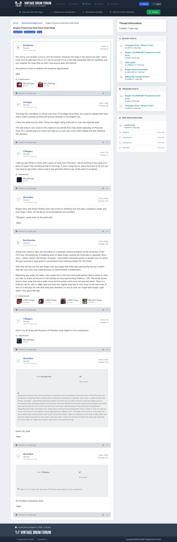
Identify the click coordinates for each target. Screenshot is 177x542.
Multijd (129, 79)
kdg (128, 58)
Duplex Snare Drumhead (136, 69)
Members (114, 4)
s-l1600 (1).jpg (72, 300)
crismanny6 (127, 143)
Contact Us (41, 539)
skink (129, 48)
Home (62, 4)
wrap (39, 32)
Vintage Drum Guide (25, 539)
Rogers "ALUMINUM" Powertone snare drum (142, 54)
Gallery (100, 4)
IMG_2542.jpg (49, 83)
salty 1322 (131, 72)
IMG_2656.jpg (28, 340)
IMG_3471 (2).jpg (95, 300)
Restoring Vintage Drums (32, 23)
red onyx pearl (30, 32)
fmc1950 (126, 148)
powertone (18, 32)
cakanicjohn (127, 137)
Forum (88, 4)
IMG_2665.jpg (28, 178)
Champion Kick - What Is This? (139, 45)
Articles (74, 4)
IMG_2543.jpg (28, 83)
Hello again (130, 62)
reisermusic (129, 125)
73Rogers (130, 65)
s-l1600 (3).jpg (50, 300)
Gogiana (125, 132)
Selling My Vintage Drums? (137, 76)
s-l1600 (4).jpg (29, 300)
